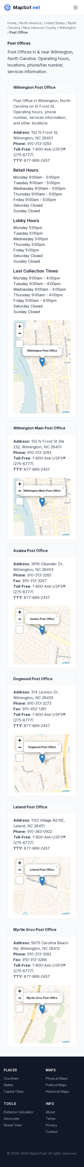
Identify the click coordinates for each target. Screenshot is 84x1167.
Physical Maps (57, 1078)
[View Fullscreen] (19, 343)
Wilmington (67, 28)
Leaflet (66, 412)
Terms (50, 1119)
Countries (11, 1078)
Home (12, 23)
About (50, 1112)
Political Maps (56, 1085)
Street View (13, 1125)
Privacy (51, 1125)
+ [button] (19, 326)
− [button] (19, 333)
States (8, 1085)
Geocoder (12, 1119)
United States (54, 23)
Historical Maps (57, 1091)
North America (30, 23)
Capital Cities (14, 1091)
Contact (52, 1132)
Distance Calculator (18, 1112)
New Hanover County (39, 28)
